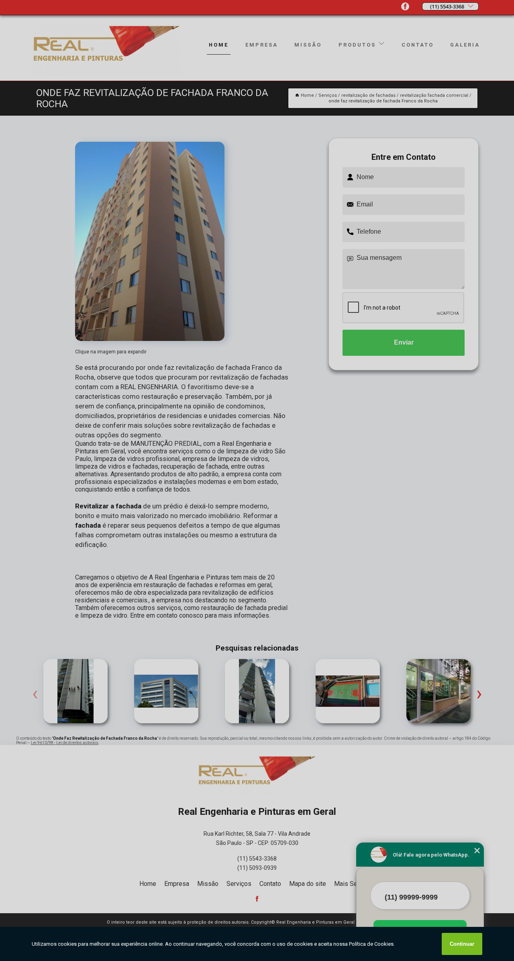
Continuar (462, 944)
